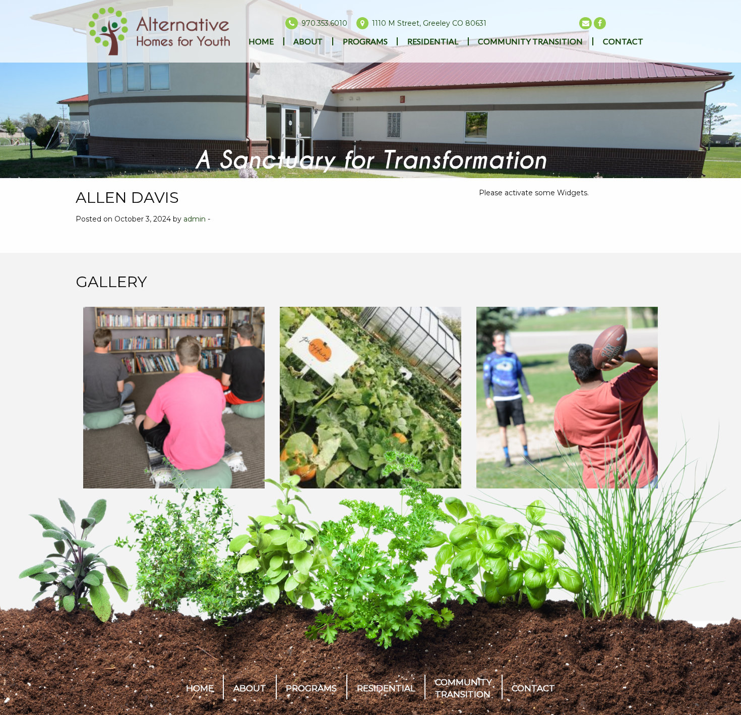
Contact (623, 41)
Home (261, 41)
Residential (432, 41)
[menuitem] (261, 41)
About (308, 41)
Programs (365, 41)
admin (194, 219)
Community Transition (530, 41)
